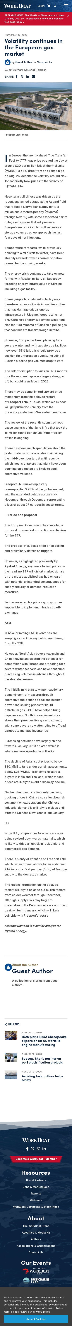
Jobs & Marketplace (36, 1186)
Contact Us (36, 1252)
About (36, 1218)
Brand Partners (36, 1180)
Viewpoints (44, 62)
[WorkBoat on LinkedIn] (44, 1149)
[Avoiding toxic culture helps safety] (11, 1074)
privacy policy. (42, 1311)
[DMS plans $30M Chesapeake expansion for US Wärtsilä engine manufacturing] (11, 1035)
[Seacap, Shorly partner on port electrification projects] (11, 1057)
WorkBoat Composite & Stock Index (36, 1206)
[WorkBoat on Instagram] (38, 1149)
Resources (36, 1172)
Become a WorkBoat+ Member (36, 1158)
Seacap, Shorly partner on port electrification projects (42, 1060)
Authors (36, 1239)
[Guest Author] (8, 62)
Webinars (36, 1200)
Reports (36, 1193)
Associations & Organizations (36, 1245)
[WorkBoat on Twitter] (33, 1149)
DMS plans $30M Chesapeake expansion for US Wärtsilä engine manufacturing (44, 1040)
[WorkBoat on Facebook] (27, 1149)
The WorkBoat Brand (36, 1225)
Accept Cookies (36, 1319)
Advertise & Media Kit (36, 1232)
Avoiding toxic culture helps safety (42, 1078)
